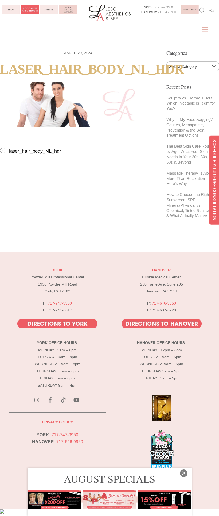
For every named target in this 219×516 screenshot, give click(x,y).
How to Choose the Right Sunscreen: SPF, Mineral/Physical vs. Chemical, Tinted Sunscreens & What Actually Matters (192, 205)
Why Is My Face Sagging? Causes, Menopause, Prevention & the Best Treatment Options (189, 127)
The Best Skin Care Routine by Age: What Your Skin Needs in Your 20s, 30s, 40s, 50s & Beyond (191, 154)
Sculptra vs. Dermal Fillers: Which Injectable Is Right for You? (190, 103)
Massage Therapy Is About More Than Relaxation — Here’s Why (189, 178)
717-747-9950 (164, 7)
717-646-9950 (167, 12)
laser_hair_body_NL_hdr (91, 69)
